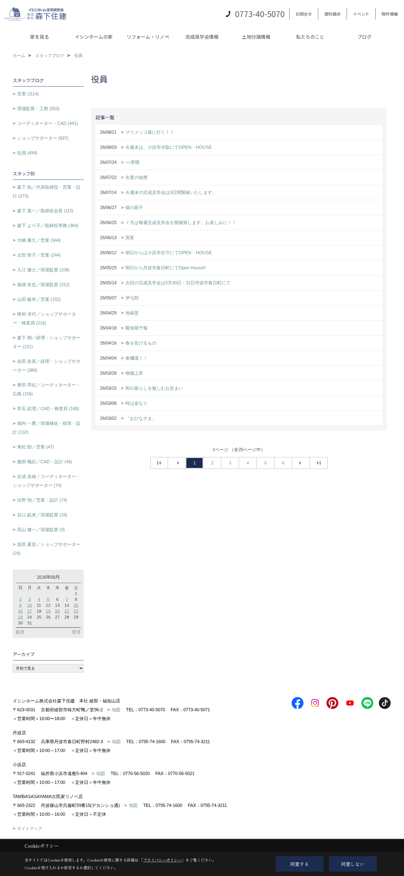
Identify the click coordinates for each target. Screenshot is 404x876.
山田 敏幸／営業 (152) (39, 299)
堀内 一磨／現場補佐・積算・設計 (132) (46, 428)
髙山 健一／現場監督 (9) (41, 529)
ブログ (364, 36)
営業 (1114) (28, 93)
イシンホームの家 (94, 36)
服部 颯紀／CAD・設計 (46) (44, 461)
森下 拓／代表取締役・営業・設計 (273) (46, 191)
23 (20, 617)
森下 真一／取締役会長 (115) (45, 210)
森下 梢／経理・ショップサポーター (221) (46, 342)
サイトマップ (29, 828)
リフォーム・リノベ (148, 36)
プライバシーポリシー (162, 860)
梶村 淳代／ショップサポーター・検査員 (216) (44, 318)
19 (48, 611)
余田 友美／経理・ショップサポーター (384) (46, 366)
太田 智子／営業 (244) (39, 254)
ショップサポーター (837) (42, 138)
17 (29, 611)
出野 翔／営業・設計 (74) (42, 500)
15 (76, 605)
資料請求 (332, 14)
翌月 (76, 631)
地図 (115, 709)
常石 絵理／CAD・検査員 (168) (48, 408)
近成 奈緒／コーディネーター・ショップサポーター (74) (46, 481)
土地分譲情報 (256, 36)
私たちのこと (310, 36)
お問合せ (303, 14)
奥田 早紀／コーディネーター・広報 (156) (46, 389)
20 (57, 611)
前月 (20, 631)
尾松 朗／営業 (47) (35, 446)
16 (20, 611)
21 (66, 611)
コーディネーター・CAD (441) (47, 123)
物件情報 (390, 14)
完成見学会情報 (202, 36)
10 (29, 605)
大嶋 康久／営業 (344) (39, 240)
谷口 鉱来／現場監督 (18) (42, 514)
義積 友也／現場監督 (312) (43, 284)
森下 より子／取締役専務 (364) (47, 225)
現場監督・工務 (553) (38, 108)
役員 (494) (27, 152)
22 (76, 611)
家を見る (39, 36)
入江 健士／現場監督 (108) (43, 269)
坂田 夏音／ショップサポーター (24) (46, 549)
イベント (361, 14)
